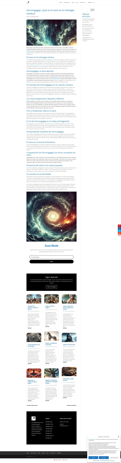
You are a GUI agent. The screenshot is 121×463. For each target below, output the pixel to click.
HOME (27, 453)
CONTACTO (82, 2)
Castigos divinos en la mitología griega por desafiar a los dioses (88, 39)
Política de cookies (96, 460)
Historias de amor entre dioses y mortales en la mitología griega (87, 33)
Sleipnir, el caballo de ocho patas (51, 343)
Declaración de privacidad (105, 460)
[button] (118, 436)
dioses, (46, 61)
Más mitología (51, 287)
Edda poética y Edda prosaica (68, 379)
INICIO (60, 2)
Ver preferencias (114, 457)
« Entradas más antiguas (31, 405)
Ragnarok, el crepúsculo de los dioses (32, 381)
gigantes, (49, 61)
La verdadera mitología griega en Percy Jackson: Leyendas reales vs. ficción (88, 20)
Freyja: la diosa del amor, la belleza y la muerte (68, 307)
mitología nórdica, (30, 51)
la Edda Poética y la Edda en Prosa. (36, 64)
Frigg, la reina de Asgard (49, 306)
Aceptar (93, 457)
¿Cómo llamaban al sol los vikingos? (34, 345)
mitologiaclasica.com (92, 439)
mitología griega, (56, 78)
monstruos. (57, 61)
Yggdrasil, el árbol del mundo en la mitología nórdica (51, 381)
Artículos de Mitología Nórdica (32, 16)
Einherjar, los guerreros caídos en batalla (33, 307)
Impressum (112, 460)
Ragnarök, (51, 123)
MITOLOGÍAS (66, 2)
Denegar (104, 457)
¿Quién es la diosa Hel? (69, 344)
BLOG (73, 2)
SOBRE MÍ (90, 2)
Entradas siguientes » (72, 405)
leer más (30, 328)
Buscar (92, 9)
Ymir (31, 92)
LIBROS (43, 453)
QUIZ (77, 2)
